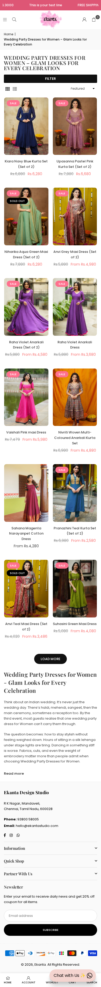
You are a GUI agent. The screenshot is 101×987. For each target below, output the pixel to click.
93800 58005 (28, 819)
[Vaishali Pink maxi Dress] (26, 397)
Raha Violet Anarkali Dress (74, 345)
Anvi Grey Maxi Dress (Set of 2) (74, 254)
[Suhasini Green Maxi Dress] (75, 588)
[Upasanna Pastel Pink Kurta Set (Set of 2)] (75, 126)
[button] (93, 19)
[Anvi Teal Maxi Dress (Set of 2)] (26, 588)
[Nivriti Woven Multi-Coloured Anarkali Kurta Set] (75, 397)
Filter (50, 78)
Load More (50, 658)
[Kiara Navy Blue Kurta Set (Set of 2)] (26, 126)
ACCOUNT (28, 982)
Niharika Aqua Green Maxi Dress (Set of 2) (26, 254)
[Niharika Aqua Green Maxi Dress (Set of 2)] (26, 216)
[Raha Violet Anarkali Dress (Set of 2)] (26, 307)
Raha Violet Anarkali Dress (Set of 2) (26, 345)
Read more (14, 773)
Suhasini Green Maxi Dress (75, 623)
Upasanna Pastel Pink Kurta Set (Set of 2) (74, 164)
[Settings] (84, 19)
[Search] (14, 19)
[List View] (14, 89)
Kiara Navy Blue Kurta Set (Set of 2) (26, 164)
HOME (7, 982)
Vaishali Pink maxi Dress (26, 432)
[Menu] (5, 19)
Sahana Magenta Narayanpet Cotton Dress (26, 534)
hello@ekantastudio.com (37, 825)
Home (8, 34)
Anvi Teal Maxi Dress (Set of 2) (26, 626)
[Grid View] (7, 89)
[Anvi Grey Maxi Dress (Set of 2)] (75, 216)
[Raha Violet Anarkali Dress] (75, 307)
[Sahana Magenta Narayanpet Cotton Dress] (26, 493)
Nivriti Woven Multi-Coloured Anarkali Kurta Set (74, 438)
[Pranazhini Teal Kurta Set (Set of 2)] (75, 493)
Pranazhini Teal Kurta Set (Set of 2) (75, 531)
